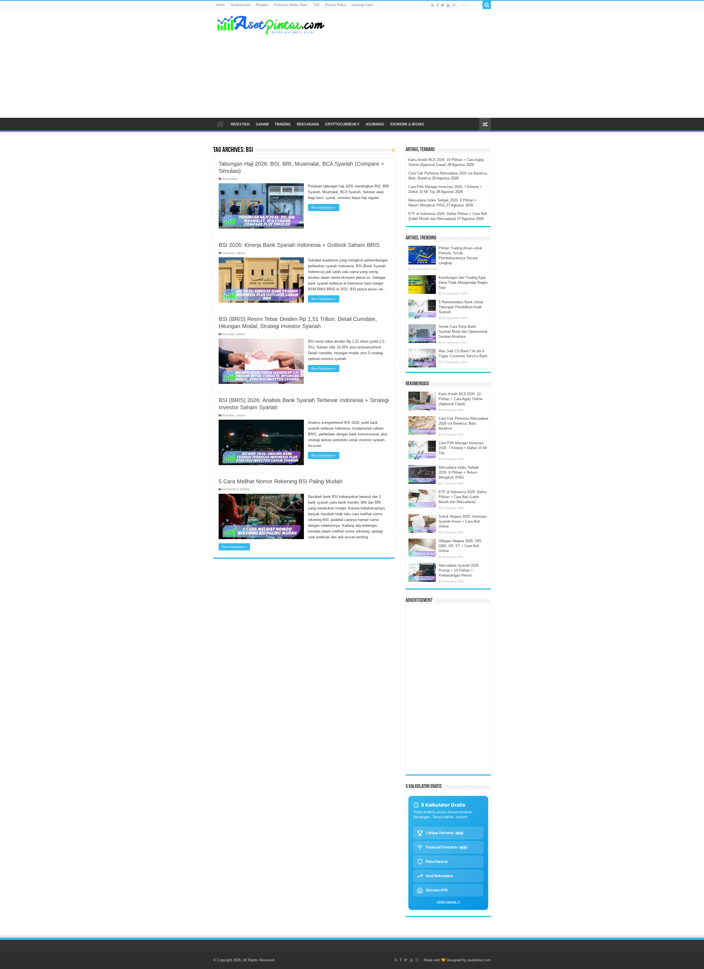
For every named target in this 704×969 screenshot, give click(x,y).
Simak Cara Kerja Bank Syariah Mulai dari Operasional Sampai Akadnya (463, 331)
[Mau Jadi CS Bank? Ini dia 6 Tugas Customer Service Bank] (422, 358)
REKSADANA (308, 124)
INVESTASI (240, 124)
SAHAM (262, 124)
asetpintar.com (479, 960)
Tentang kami (240, 5)
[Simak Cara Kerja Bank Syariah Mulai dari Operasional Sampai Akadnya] (422, 333)
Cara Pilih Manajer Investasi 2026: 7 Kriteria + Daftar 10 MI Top (463, 448)
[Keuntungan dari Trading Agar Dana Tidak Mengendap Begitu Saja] (422, 284)
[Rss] (433, 5)
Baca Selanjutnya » (323, 207)
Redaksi (262, 5)
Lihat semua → (448, 902)
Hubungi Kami (362, 5)
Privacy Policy (335, 5)
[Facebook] (437, 5)
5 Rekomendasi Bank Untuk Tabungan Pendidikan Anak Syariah (461, 307)
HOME (220, 123)
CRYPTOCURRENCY (342, 124)
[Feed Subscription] (393, 150)
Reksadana (230, 179)
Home (220, 5)
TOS (316, 5)
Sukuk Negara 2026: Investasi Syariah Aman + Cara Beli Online (463, 521)
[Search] (487, 5)
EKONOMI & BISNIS (407, 124)
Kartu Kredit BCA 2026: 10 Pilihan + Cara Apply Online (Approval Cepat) (460, 399)
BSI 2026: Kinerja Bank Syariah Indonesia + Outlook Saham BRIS (299, 245)
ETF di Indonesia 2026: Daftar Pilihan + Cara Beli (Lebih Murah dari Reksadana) (462, 497)
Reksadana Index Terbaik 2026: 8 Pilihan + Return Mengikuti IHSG (459, 472)
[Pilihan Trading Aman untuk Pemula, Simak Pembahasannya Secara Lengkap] (422, 255)
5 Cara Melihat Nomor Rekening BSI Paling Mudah (280, 481)
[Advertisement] (387, 73)
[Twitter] (442, 5)
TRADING (283, 124)
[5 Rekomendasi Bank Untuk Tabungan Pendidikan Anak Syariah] (422, 309)
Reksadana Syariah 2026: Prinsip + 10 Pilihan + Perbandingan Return (459, 570)
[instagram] (454, 5)
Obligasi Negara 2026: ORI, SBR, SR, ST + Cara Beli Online (460, 546)
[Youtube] (448, 5)
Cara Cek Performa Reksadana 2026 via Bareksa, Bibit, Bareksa (463, 423)
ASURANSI (375, 124)
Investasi (228, 253)
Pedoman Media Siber (290, 5)
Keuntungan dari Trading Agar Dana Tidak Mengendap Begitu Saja (463, 282)
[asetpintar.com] (270, 24)
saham (240, 253)
